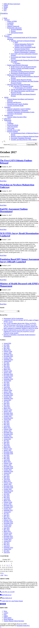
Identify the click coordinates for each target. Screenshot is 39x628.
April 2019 (7, 479)
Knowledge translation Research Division (23, 71)
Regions (13, 31)
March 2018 (7, 500)
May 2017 (7, 517)
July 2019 (6, 474)
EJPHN (6, 5)
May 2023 (7, 405)
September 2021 (8, 437)
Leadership (10, 23)
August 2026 (7, 343)
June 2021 (7, 442)
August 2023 (7, 400)
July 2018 (6, 494)
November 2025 (8, 356)
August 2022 (7, 419)
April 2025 (7, 367)
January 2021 (7, 450)
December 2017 (8, 505)
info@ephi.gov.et (6, 595)
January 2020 (7, 465)
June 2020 (7, 457)
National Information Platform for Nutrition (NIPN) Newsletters (24, 44)
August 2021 (7, 439)
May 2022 (7, 424)
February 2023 (8, 410)
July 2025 (6, 363)
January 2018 (7, 504)
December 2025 (8, 354)
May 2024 (7, 385)
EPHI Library (8, 617)
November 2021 (8, 434)
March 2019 (7, 481)
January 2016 (7, 534)
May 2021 (7, 444)
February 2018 (8, 502)
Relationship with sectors (14, 28)
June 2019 (7, 476)
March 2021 (7, 447)
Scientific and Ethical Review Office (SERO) (24, 139)
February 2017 (8, 520)
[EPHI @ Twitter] (0, 604)
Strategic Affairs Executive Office (17, 117)
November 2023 (8, 395)
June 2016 (7, 528)
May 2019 (7, 478)
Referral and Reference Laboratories (17, 110)
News (5, 611)
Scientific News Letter (13, 130)
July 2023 (6, 401)
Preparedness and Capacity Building (17, 104)
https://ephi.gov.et (7, 598)
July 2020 (6, 455)
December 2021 (8, 432)
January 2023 (7, 411)
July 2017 (6, 513)
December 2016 (8, 521)
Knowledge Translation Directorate (21, 138)
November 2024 (8, 375)
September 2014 (8, 547)
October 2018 (8, 489)
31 (3, 573)
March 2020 (7, 461)
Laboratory (7, 107)
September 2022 (8, 418)
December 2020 (8, 452)
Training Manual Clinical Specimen (14, 621)
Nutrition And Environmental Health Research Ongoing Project (25, 48)
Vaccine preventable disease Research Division (24, 89)
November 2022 (8, 414)
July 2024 (6, 382)
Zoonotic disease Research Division (21, 79)
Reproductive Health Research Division (22, 73)
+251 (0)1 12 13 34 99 (7, 592)
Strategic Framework (13, 26)
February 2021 (8, 448)
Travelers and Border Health (15, 105)
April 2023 (7, 406)
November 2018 (8, 487)
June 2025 (7, 364)
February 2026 (8, 351)
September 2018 (8, 491)
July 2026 (6, 345)
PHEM (6, 97)
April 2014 (7, 552)
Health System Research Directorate (17, 65)
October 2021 (8, 435)
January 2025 (7, 372)
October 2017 (8, 508)
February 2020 (8, 463)
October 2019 (8, 470)
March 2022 (7, 427)
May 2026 (7, 348)
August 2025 (7, 361)
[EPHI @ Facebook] (2, 604)
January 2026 (7, 353)
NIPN (5, 8)
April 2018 (7, 499)
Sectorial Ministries (16, 29)
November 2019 (8, 468)
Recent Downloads (12, 125)
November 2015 (8, 538)
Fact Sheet (10, 24)
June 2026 (7, 346)
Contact (6, 613)
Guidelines (10, 123)
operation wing (8, 115)
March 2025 (7, 369)
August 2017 (7, 512)
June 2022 (7, 422)
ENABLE (17, 63)
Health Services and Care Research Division (23, 66)
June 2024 (7, 384)
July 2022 (6, 421)
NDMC (6, 7)
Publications (7, 120)
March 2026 (7, 350)
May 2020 (7, 458)
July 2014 (6, 551)
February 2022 (8, 429)
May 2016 (7, 529)
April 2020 (7, 460)
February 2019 (8, 482)
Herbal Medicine (8, 619)
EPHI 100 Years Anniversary (12, 4)
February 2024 (8, 390)
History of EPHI (12, 21)
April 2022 (7, 426)
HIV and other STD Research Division (22, 86)
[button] (4, 142)
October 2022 (8, 416)
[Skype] (3, 604)
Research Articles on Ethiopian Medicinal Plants (24, 136)
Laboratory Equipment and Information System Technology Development (20, 112)
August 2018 (7, 492)
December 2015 (8, 536)
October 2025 (8, 358)
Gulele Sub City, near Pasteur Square (12, 601)
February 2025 (8, 371)
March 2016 (7, 531)
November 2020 (8, 453)
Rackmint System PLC (23, 625)
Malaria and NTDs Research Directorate (18, 75)
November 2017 (8, 507)
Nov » (6, 575)
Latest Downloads (12, 126)
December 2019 (8, 466)
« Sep (1, 575)
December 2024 (8, 374)
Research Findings (12, 131)
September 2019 (8, 471)
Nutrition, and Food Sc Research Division (23, 41)
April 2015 (7, 546)
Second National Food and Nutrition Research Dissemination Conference (25, 51)
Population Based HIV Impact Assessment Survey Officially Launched (19, 260)
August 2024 (7, 380)
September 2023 (8, 398)
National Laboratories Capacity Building (18, 109)
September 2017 (8, 510)
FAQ (5, 614)
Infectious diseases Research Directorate (18, 84)
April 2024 (7, 387)
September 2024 (8, 379)
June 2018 (7, 495)
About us (7, 19)
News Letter (10, 128)
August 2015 (7, 541)
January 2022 (7, 431)
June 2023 (7, 403)
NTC (5, 10)
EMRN (6, 616)
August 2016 (7, 526)
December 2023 (8, 393)
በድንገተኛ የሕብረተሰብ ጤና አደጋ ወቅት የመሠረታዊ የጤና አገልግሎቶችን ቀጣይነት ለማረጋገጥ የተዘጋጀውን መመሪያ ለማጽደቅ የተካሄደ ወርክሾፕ (19, 331)
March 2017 (7, 518)
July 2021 (6, 440)
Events (9, 122)
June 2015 (7, 542)
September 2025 (8, 359)
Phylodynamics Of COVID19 (23, 88)
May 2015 (7, 544)
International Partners (17, 32)
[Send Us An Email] (5, 604)
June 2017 (7, 515)
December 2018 (8, 486)
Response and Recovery (14, 102)
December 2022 (8, 413)
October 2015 (8, 539)
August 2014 (7, 549)
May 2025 (7, 366)
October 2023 (8, 397)
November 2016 (8, 523)
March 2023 (7, 408)
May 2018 (7, 497)
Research (7, 36)
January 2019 (7, 484)
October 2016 (8, 525)
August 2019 (7, 473)
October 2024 (8, 377)
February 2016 (8, 533)
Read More (3, 181)
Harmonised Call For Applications (13, 318)
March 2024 (7, 388)
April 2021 (7, 445)
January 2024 (7, 392)
